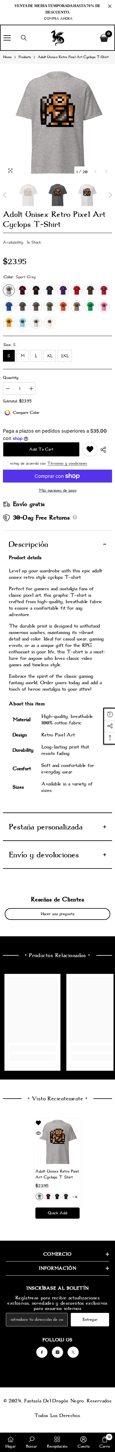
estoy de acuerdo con (28, 463)
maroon (48, 1196)
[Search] (23, 37)
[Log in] (91, 38)
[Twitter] (73, 1352)
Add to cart (41, 449)
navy (66, 1196)
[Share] (104, 450)
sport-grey (39, 1196)
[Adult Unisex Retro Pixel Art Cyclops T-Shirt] (57, 1142)
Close (110, 6)
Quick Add (57, 1212)
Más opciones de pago (57, 490)
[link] (32, 1048)
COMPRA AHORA (58, 19)
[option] (57, 123)
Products (25, 57)
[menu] (7, 37)
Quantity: (11, 377)
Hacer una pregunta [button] (57, 913)
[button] (95, 171)
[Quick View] (38, 1133)
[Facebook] (41, 1352)
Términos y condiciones (67, 463)
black (57, 1196)
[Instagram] (57, 1352)
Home (7, 57)
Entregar (90, 1319)
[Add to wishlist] (90, 449)
